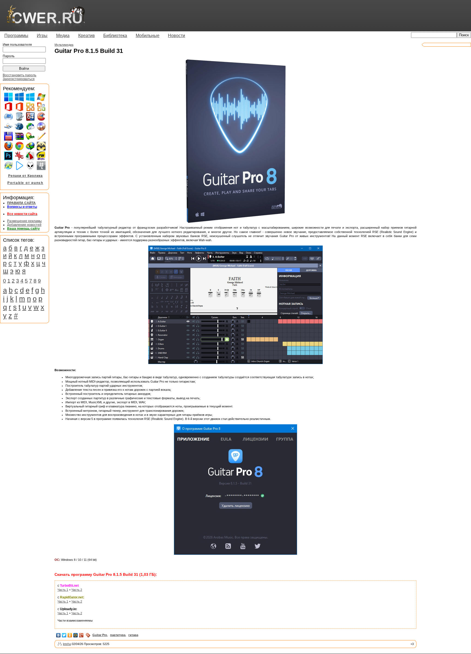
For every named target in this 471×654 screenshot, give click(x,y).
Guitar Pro (99, 635)
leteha (67, 644)
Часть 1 (63, 589)
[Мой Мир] (75, 635)
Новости (176, 35)
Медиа (63, 35)
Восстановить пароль (19, 75)
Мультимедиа (64, 44)
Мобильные (147, 35)
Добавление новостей (24, 225)
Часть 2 (76, 589)
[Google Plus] (81, 635)
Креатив (86, 35)
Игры (42, 35)
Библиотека (115, 35)
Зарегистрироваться (19, 79)
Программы (16, 35)
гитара (133, 635)
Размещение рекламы (24, 221)
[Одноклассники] (70, 635)
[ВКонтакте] (58, 635)
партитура (117, 635)
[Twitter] (64, 635)
